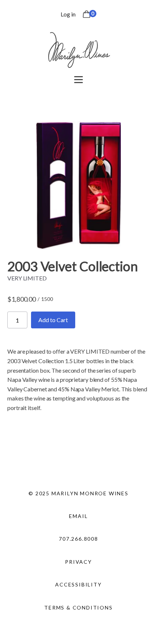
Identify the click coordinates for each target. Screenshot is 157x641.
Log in (68, 14)
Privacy (78, 562)
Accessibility (78, 584)
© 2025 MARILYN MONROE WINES (78, 493)
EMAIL (78, 516)
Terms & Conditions (78, 607)
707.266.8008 (78, 539)
